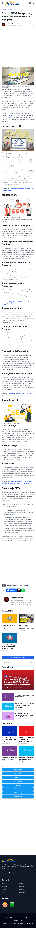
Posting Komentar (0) (18, 657)
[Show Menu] (2, 3)
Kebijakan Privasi (18, 920)
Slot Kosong (18, 793)
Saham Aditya (18, 773)
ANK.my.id (18, 785)
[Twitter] (19, 590)
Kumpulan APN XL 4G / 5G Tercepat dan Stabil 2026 (9, 739)
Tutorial (4, 883)
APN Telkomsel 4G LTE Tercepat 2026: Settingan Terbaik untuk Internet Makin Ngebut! (26, 739)
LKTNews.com (18, 781)
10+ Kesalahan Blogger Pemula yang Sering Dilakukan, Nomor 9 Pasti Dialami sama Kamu (9, 646)
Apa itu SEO (5, 154)
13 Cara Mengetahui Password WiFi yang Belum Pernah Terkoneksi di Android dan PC (24, 715)
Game (21, 883)
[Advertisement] (18, 46)
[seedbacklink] (5, 908)
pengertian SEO (13, 115)
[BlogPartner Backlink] (12, 908)
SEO (21, 585)
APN (3, 892)
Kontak (20, 918)
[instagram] (13, 872)
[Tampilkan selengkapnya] (27, 590)
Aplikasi (4, 889)
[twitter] (6, 872)
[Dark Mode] (30, 3)
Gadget (21, 889)
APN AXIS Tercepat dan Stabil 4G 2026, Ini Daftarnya (24, 696)
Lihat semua (29, 611)
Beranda (4, 9)
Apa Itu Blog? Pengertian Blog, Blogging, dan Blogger (26, 627)
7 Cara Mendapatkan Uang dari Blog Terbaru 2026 (9, 627)
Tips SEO (26, 585)
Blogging (15, 585)
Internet (21, 886)
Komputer (22, 892)
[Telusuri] (33, 3)
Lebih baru (6, 662)
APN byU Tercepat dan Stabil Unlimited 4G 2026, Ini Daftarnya (24, 705)
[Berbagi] (32, 24)
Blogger (10, 9)
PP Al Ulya (18, 789)
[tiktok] (10, 872)
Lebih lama (30, 662)
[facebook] (2, 872)
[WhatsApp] (23, 590)
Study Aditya (18, 769)
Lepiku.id (18, 777)
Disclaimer (27, 918)
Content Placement (11, 918)
